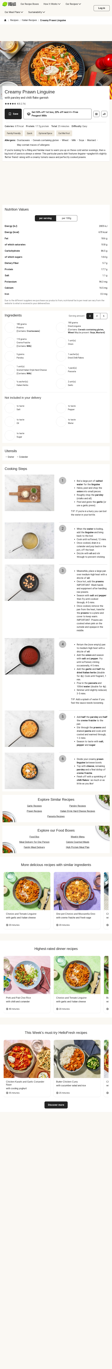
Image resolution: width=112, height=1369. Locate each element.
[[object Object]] (96, 114)
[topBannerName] (56, 32)
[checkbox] (6, 104)
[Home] (5, 20)
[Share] (104, 114)
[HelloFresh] (9, 4)
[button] (56, 315)
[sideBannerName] (56, 183)
